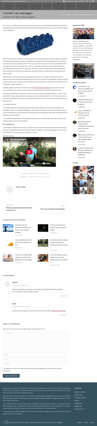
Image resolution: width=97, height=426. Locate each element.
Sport (47, 173)
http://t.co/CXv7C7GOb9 (58, 311)
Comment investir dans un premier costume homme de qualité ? (58, 227)
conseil (37, 176)
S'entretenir (42, 173)
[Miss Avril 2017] (83, 190)
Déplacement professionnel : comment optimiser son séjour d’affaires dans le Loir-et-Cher (86, 138)
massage (43, 176)
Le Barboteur (78, 403)
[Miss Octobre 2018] (76, 169)
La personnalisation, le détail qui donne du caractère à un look (23, 242)
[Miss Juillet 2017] (83, 183)
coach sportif (31, 176)
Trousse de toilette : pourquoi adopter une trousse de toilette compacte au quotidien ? (59, 258)
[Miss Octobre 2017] (83, 176)
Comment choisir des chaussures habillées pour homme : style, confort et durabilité (23, 228)
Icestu (14, 304)
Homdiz (76, 400)
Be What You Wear (79, 392)
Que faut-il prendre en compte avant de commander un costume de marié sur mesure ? (59, 243)
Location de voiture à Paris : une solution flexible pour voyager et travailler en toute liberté (86, 151)
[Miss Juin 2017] (90, 183)
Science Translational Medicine (42, 88)
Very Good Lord (78, 409)
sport (48, 176)
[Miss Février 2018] (83, 169)
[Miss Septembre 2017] (90, 176)
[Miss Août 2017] (76, 183)
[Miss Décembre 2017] (90, 169)
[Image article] (8, 228)
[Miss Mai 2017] (76, 190)
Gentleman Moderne (80, 398)
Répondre (63, 296)
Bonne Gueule (78, 395)
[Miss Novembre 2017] (76, 176)
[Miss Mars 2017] (90, 190)
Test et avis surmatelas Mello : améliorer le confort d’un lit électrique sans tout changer (23, 257)
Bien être (35, 173)
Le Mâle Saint (78, 406)
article (30, 173)
